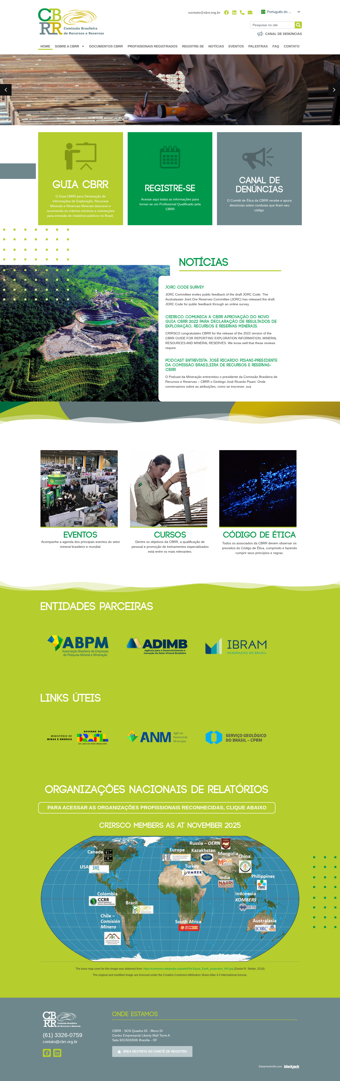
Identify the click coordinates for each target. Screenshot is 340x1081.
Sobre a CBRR (67, 46)
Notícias (216, 46)
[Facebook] (226, 12)
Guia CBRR (80, 185)
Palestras (258, 46)
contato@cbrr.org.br (204, 12)
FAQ (275, 46)
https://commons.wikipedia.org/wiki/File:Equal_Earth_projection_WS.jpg (188, 968)
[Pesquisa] (298, 25)
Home (45, 46)
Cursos (170, 535)
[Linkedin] (234, 12)
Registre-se (193, 46)
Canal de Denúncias (259, 185)
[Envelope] (250, 12)
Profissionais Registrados (152, 46)
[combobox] (272, 25)
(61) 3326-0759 (62, 1035)
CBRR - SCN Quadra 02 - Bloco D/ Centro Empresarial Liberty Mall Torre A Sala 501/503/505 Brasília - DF (141, 1035)
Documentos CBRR (106, 46)
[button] (6, 90)
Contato (292, 46)
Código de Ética (259, 535)
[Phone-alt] (242, 12)
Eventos (236, 46)
